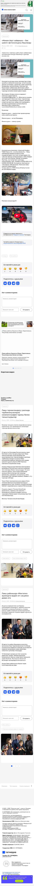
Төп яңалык (13, 786)
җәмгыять (5, 589)
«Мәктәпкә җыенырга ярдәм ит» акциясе (13, 729)
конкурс (5, 256)
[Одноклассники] (9, 283)
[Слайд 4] (18, 368)
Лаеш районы (13, 256)
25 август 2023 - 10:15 (7, 420)
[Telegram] (13, 283)
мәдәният (5, 406)
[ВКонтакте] (5, 283)
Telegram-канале (18, 235)
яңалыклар (5, 36)
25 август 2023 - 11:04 (7, 45)
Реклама (4, 786)
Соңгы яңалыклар (25, 786)
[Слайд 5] (20, 368)
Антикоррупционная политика (11, 872)
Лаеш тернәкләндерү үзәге (19, 558)
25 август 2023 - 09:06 (7, 601)
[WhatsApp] (17, 283)
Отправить (26, 310)
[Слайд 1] (13, 368)
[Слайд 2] (15, 368)
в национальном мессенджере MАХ (14, 242)
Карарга (19, 881)
